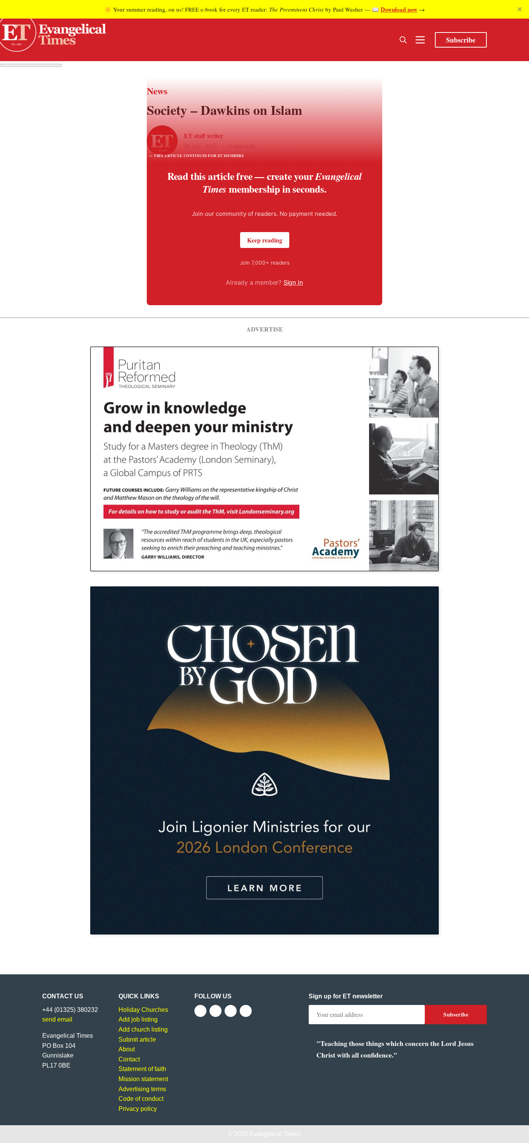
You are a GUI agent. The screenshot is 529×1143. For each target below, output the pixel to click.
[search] (403, 40)
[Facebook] (200, 1011)
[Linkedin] (246, 1011)
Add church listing (143, 1029)
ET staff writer (203, 135)
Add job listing (138, 1019)
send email (57, 1019)
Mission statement (143, 1079)
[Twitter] (216, 1011)
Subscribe (461, 40)
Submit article (137, 1039)
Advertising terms (142, 1089)
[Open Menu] (420, 40)
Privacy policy (138, 1108)
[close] (520, 9)
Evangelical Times (274, 1134)
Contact (129, 1059)
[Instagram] (231, 1011)
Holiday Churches (143, 1009)
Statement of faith (142, 1069)
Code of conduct (141, 1098)
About (127, 1049)
